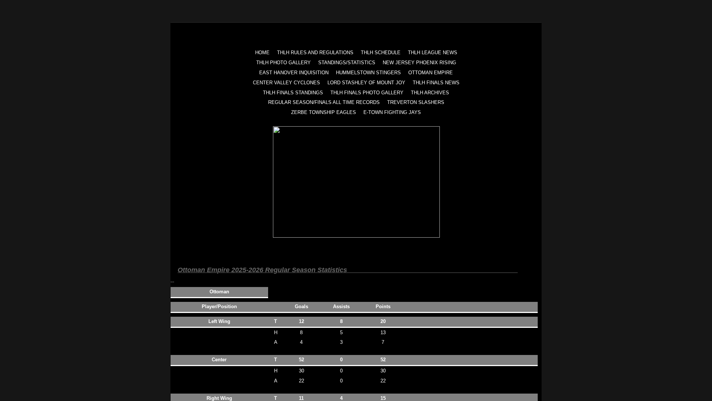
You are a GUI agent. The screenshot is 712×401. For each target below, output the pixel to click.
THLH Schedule (380, 52)
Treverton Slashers (415, 102)
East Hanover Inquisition (294, 72)
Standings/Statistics (346, 62)
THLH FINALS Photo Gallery (366, 92)
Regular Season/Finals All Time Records (324, 102)
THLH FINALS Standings (293, 92)
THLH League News (432, 52)
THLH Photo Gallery (283, 62)
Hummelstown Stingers (368, 72)
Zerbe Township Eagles (323, 112)
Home (262, 52)
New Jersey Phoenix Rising (419, 62)
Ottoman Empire (430, 72)
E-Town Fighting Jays (392, 112)
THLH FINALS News (436, 82)
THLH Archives (430, 92)
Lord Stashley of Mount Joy (366, 82)
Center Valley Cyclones (286, 82)
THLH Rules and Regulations (315, 52)
